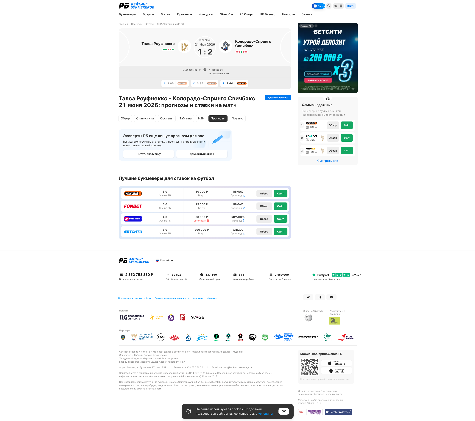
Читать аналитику (149, 153)
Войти (350, 5)
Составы (166, 118)
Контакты (198, 298)
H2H (201, 118)
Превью (237, 118)
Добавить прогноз (278, 97)
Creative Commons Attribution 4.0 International (193, 382)
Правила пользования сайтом (134, 298)
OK (284, 411)
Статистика (145, 118)
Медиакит (212, 298)
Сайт (280, 193)
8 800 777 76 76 (193, 367)
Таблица (186, 118)
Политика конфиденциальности (172, 298)
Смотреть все (327, 161)
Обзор (125, 118)
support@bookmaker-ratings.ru (235, 367)
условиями (266, 413)
